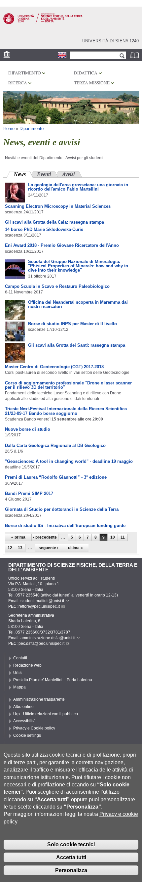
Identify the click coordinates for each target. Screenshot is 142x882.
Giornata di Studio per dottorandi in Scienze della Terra (62, 509)
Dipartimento (24, 73)
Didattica (85, 73)
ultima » (75, 548)
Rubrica (135, 55)
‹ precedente (45, 537)
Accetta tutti (71, 857)
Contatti (20, 658)
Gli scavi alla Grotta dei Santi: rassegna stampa (76, 345)
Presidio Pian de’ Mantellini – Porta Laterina (52, 680)
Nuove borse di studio (27, 429)
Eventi (44, 174)
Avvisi (68, 174)
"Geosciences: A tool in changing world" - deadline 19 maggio (69, 461)
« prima (18, 537)
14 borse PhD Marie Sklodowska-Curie (44, 229)
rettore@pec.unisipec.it (39, 606)
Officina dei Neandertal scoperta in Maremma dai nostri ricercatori (78, 304)
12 (10, 548)
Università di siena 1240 (110, 40)
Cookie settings (27, 735)
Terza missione (92, 83)
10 (112, 537)
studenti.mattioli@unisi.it (42, 600)
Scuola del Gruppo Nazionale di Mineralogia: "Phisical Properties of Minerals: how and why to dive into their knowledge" (78, 266)
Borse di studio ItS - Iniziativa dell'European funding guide (65, 525)
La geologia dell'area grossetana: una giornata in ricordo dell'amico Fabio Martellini (78, 187)
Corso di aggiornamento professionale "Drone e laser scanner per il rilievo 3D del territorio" (68, 385)
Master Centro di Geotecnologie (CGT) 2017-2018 (54, 366)
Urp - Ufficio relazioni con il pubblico (45, 714)
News (23, 174)
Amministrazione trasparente (39, 699)
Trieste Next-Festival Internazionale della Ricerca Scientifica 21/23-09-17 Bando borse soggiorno (66, 411)
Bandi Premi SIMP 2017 (29, 493)
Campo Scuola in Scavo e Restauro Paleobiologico (57, 286)
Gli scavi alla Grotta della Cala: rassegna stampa (54, 222)
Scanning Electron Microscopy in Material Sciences (58, 206)
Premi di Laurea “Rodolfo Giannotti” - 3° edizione (56, 477)
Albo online (23, 706)
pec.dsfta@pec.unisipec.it (41, 643)
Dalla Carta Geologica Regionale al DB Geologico (55, 445)
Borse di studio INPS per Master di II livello (72, 323)
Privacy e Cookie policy (34, 728)
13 (20, 548)
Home (9, 128)
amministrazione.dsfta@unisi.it (47, 638)
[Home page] (43, 23)
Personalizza (71, 870)
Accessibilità (24, 721)
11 (123, 537)
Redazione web (27, 665)
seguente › (48, 548)
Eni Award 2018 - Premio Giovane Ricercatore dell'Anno (62, 245)
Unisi (17, 672)
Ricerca (17, 83)
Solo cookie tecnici (71, 844)
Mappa (19, 687)
